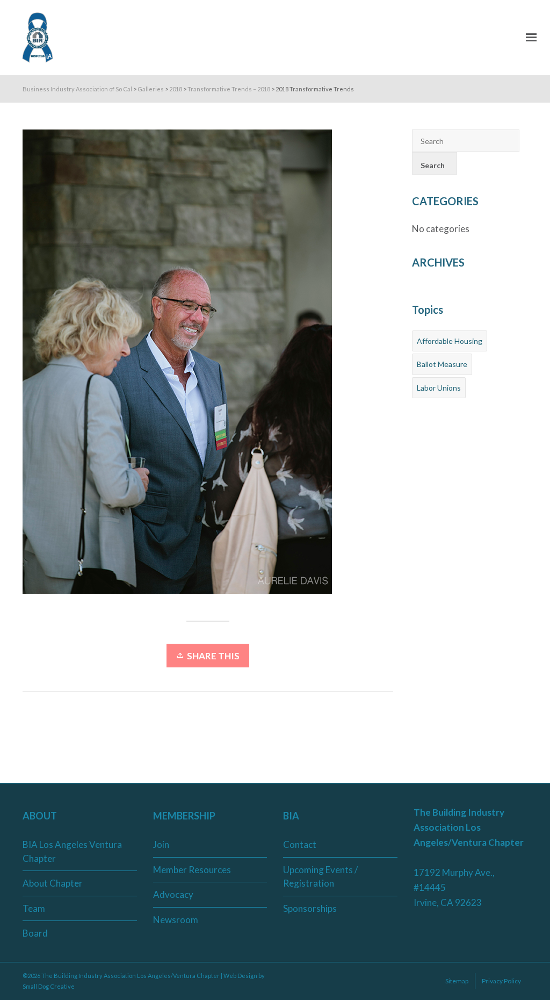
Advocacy (173, 894)
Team (34, 908)
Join (161, 844)
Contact (299, 844)
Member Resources (192, 869)
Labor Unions (439, 387)
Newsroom (175, 919)
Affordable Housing (449, 341)
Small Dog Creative (49, 986)
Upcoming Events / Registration (320, 876)
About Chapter (53, 883)
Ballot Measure (442, 364)
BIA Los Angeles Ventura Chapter (72, 851)
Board (35, 933)
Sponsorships (310, 908)
